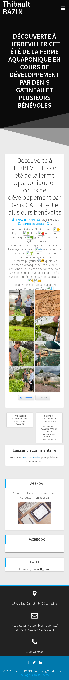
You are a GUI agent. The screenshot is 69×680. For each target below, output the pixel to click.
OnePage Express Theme (34, 675)
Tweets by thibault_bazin (34, 569)
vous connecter (32, 457)
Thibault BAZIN (16, 8)
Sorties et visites (33, 224)
